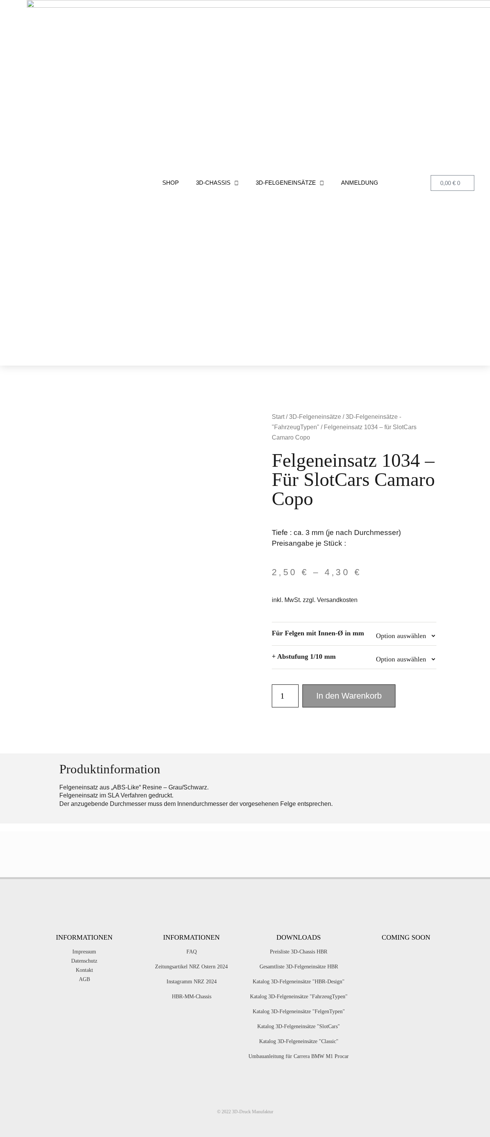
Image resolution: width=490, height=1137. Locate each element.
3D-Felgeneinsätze (286, 182)
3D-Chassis (213, 182)
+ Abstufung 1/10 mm (304, 656)
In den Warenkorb (349, 696)
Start (278, 416)
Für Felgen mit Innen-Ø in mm (318, 633)
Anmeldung (359, 182)
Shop (170, 182)
